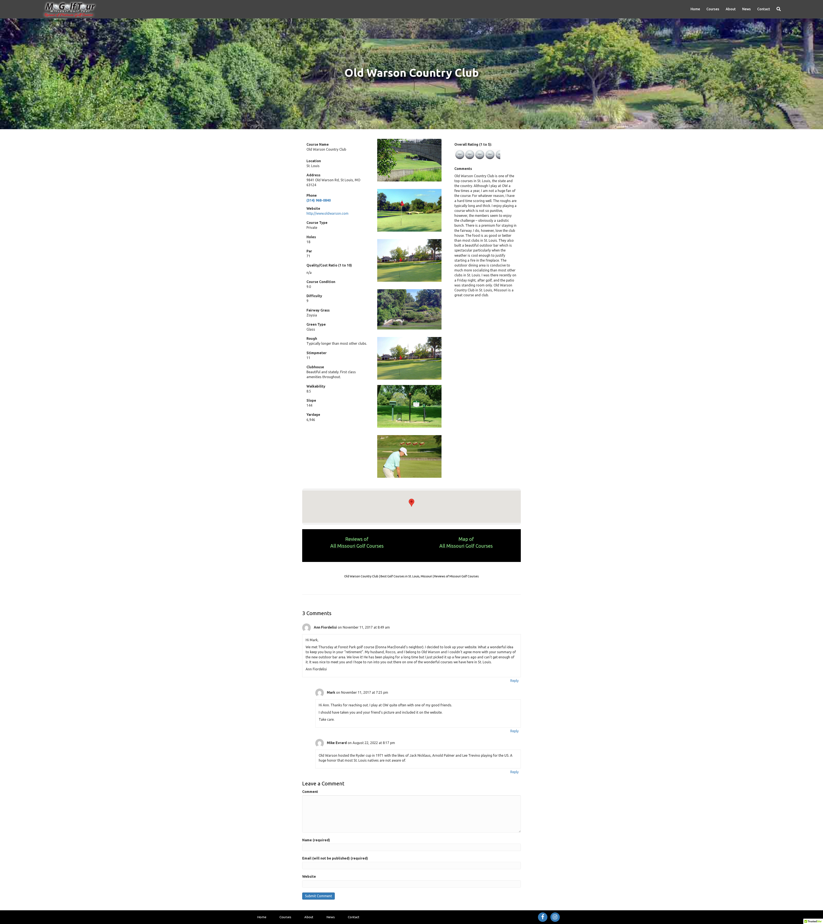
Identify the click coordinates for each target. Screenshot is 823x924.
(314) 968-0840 (318, 200)
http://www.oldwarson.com (327, 213)
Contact (763, 9)
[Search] (777, 9)
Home (695, 9)
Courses (712, 9)
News (746, 9)
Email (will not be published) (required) (335, 858)
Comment (310, 792)
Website (309, 876)
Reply (514, 681)
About (731, 9)
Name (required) (316, 840)
